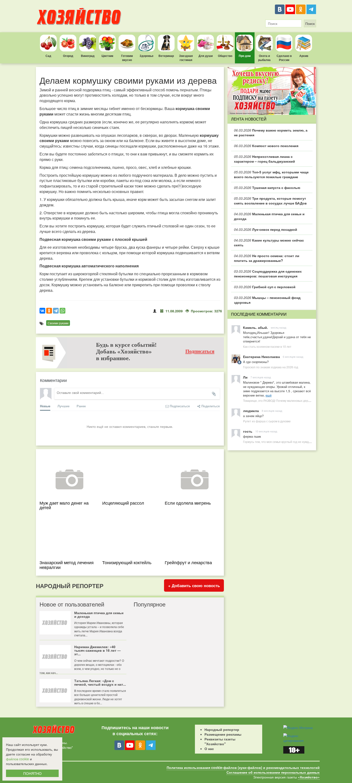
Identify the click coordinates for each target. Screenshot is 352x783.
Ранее (81, 406)
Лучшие (63, 406)
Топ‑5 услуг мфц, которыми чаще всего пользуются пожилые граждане (271, 174)
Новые (45, 406)
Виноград (88, 56)
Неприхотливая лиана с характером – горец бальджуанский (264, 159)
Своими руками (58, 323)
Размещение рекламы (222, 734)
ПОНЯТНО (32, 773)
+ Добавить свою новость (194, 585)
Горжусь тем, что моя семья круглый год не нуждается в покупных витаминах (295, 442)
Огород (68, 56)
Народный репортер (221, 729)
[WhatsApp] (62, 311)
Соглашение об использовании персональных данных (273, 772)
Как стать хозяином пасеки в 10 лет (267, 346)
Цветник (107, 56)
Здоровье (146, 56)
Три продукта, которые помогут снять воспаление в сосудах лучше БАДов (270, 200)
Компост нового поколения (266, 145)
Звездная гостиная (186, 58)
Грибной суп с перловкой (264, 286)
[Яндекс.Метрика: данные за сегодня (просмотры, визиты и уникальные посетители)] (298, 727)
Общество (225, 56)
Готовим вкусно (127, 58)
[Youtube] (290, 9)
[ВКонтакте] (279, 9)
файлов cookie (17, 758)
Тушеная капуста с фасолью (267, 187)
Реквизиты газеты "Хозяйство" (219, 741)
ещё (269, 395)
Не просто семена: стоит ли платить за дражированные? (266, 258)
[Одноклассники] (301, 9)
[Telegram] (311, 9)
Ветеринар (166, 56)
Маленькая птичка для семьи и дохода (269, 216)
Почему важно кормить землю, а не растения (270, 132)
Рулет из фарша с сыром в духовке (267, 421)
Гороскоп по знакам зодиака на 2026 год (270, 367)
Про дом (245, 56)
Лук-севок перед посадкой (265, 229)
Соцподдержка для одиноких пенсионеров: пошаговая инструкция (268, 273)
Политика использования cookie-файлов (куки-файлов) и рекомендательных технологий (243, 767)
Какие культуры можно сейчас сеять (269, 242)
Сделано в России (284, 58)
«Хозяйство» (309, 777)
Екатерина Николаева (261, 356)
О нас (209, 748)
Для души (206, 56)
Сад (48, 56)
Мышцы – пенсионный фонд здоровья (267, 300)
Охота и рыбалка (264, 58)
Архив (303, 56)
